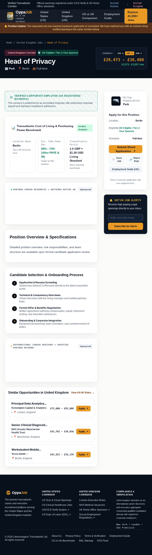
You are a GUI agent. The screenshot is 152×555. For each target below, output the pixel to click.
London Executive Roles (92, 500)
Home (9, 42)
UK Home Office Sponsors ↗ (94, 509)
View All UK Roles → (82, 392)
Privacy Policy (73, 536)
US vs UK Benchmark (63, 540)
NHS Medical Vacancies (92, 505)
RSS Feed (102, 540)
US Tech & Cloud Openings (56, 500)
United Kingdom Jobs (29, 42)
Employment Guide (112, 16)
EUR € (139, 53)
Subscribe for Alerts (125, 226)
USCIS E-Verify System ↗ (55, 509)
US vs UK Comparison (89, 16)
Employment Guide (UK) (125, 169)
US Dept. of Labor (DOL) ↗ (56, 514)
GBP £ (130, 53)
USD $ (121, 53)
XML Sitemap (86, 540)
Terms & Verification (95, 536)
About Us (57, 536)
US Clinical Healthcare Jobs (57, 505)
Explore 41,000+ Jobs (133, 16)
